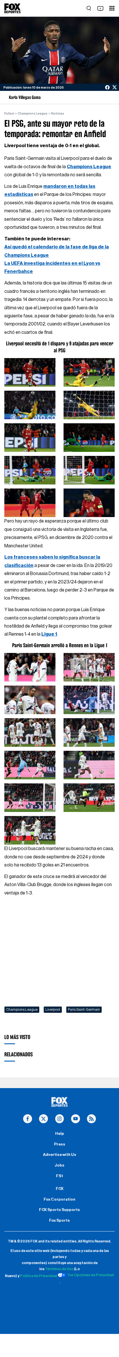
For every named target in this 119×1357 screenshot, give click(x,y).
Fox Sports (59, 1221)
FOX (60, 1189)
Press (59, 1144)
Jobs (59, 1165)
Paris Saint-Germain (84, 1009)
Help (59, 1134)
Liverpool (52, 1009)
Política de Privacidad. (39, 1276)
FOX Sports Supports (59, 1210)
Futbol (9, 113)
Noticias (57, 113)
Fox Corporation (59, 1199)
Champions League (32, 113)
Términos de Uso (59, 1269)
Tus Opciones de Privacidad (90, 1275)
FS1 (59, 1176)
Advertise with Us (59, 1155)
